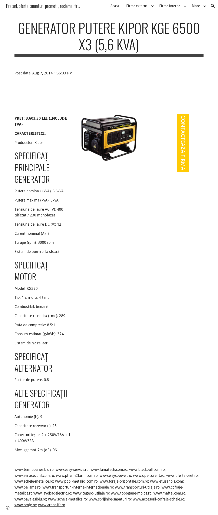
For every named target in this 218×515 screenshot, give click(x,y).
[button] (213, 6)
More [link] (196, 6)
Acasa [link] (114, 6)
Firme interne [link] (169, 6)
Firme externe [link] (137, 6)
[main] (109, 38)
